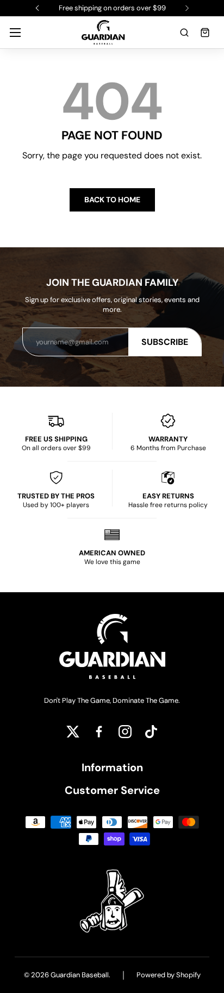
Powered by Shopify (168, 974)
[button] (184, 32)
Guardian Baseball (80, 974)
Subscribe (164, 342)
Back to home (112, 199)
